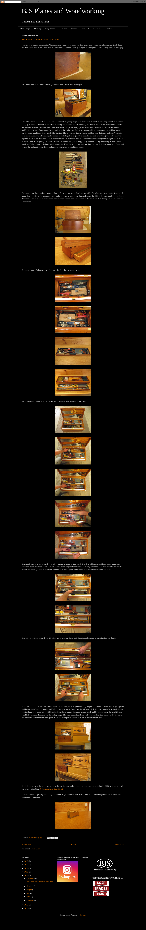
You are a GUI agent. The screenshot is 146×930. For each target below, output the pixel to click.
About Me (97, 29)
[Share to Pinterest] (57, 838)
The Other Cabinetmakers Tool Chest (40, 39)
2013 (26, 905)
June (28, 893)
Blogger (83, 915)
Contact (109, 29)
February (30, 900)
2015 (26, 872)
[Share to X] (52, 838)
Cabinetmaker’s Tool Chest (51, 789)
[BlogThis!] (50, 838)
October (30, 886)
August (29, 890)
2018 (26, 861)
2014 (26, 875)
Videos (74, 29)
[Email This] (48, 838)
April (29, 897)
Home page (25, 29)
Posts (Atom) (36, 849)
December (30, 878)
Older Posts (119, 844)
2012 (26, 908)
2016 (26, 868)
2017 (26, 865)
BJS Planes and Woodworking (63, 11)
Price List (85, 29)
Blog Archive (50, 29)
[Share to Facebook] (54, 838)
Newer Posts (26, 844)
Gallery (64, 29)
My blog (37, 29)
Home (73, 844)
